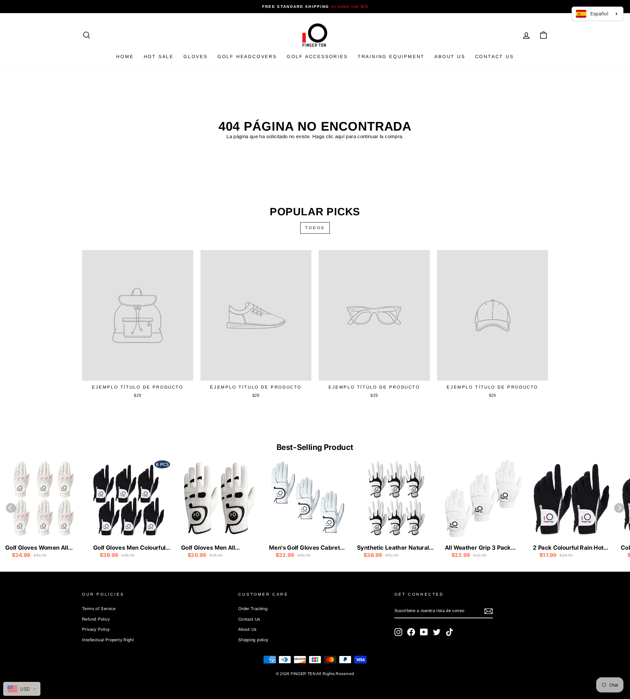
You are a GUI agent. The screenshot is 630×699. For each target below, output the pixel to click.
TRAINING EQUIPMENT (391, 56)
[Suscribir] (488, 611)
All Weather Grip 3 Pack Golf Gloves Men (478, 548)
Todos (315, 227)
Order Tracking (252, 608)
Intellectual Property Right (108, 639)
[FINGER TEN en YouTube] (424, 632)
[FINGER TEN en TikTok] (449, 632)
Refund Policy (96, 619)
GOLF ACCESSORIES (317, 56)
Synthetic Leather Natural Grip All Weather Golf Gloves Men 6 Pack (393, 548)
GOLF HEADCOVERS (247, 56)
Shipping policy (253, 639)
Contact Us (494, 56)
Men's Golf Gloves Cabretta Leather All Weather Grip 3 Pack (307, 548)
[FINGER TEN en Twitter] (437, 632)
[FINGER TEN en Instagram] (398, 632)
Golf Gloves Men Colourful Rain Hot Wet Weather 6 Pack (129, 548)
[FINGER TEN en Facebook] (411, 632)
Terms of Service (99, 608)
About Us (449, 56)
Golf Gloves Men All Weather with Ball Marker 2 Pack (219, 548)
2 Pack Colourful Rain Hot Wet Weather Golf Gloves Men (568, 548)
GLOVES (195, 56)
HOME (125, 56)
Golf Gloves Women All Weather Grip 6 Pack (36, 548)
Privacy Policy (96, 629)
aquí (340, 136)
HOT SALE (159, 56)
